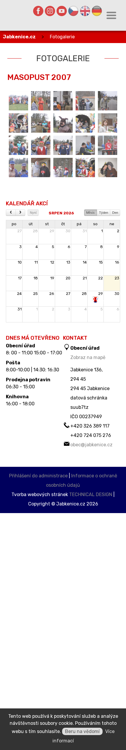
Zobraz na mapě (87, 357)
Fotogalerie (62, 37)
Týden (103, 212)
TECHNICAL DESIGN (90, 494)
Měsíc (90, 212)
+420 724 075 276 (90, 435)
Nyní (33, 212)
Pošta (13, 363)
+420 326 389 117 (90, 426)
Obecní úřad (20, 346)
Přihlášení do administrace (38, 476)
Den (115, 212)
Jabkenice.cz (19, 37)
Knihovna (17, 396)
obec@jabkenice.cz (91, 444)
